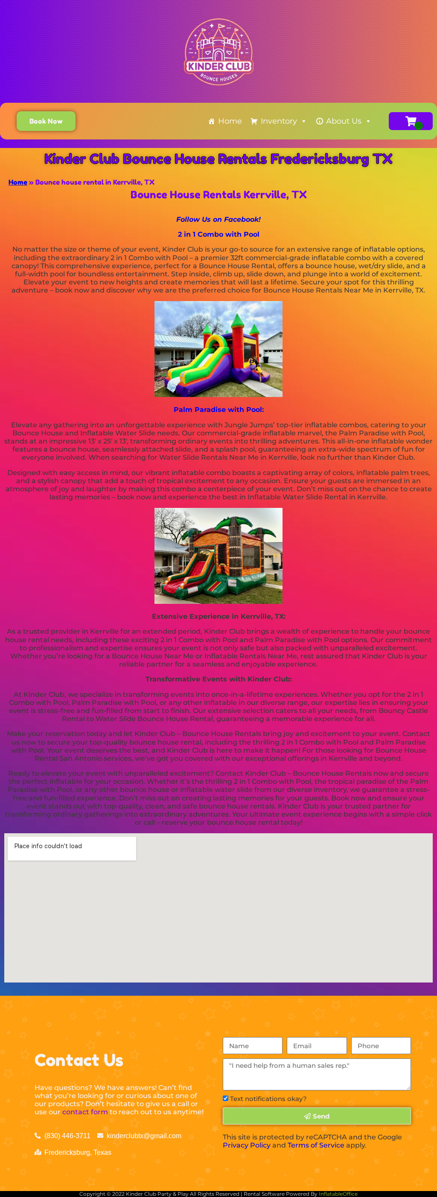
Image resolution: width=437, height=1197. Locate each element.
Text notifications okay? (268, 1099)
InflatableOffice (338, 1194)
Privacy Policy (247, 1145)
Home (230, 121)
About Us (343, 121)
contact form (85, 1112)
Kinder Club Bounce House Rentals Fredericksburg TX (218, 159)
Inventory (279, 121)
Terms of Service (316, 1145)
